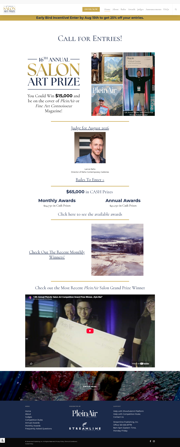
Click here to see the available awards (90, 214)
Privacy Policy (60, 441)
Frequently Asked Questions (38, 429)
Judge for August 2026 (90, 128)
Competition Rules (34, 420)
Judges (28, 417)
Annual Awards (32, 423)
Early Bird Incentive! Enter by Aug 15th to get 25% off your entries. (90, 18)
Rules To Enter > (90, 179)
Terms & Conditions (71, 441)
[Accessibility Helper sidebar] (2, 440)
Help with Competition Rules (126, 414)
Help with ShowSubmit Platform (128, 411)
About (28, 414)
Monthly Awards (33, 426)
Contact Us (118, 417)
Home (28, 411)
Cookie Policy (29, 444)
